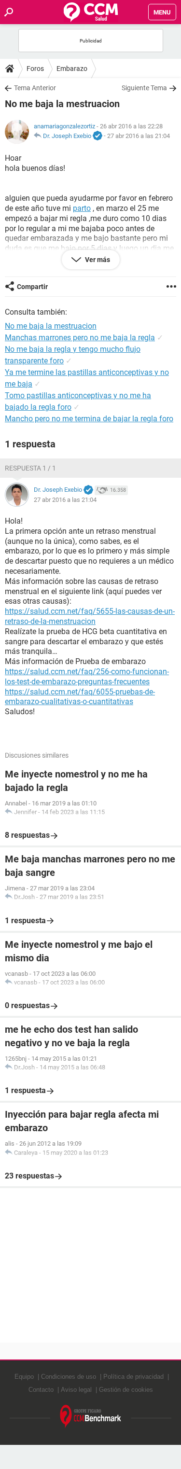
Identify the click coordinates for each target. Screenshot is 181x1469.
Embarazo (71, 68)
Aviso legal (76, 1389)
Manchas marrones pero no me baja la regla (80, 337)
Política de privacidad (133, 1376)
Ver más (97, 259)
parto (82, 208)
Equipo (24, 1376)
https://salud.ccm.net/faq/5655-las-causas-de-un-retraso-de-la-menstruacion (90, 616)
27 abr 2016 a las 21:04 (138, 135)
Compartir (32, 287)
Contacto (41, 1389)
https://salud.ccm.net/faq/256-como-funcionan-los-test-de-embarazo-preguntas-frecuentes (87, 676)
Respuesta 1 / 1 (30, 468)
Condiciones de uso (68, 1376)
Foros (35, 68)
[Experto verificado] (97, 136)
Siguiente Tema (144, 88)
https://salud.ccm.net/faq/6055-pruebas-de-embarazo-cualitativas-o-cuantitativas (80, 697)
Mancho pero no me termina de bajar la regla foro (89, 418)
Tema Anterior (35, 88)
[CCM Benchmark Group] (90, 1416)
